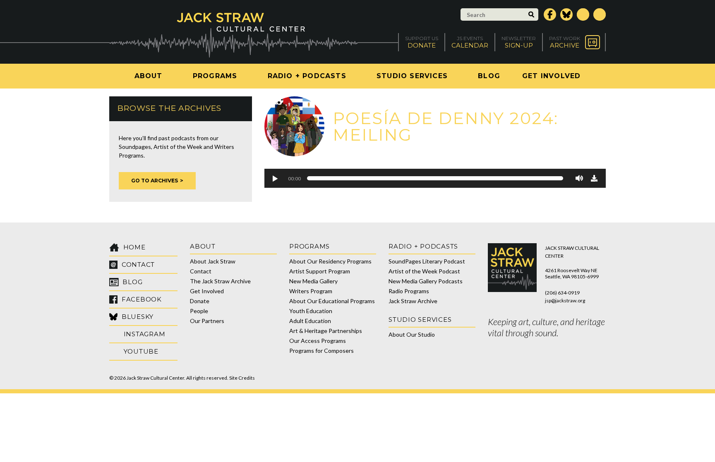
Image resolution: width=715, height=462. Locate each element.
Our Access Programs (317, 340)
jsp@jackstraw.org (565, 300)
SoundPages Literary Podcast (427, 261)
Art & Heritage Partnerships (325, 330)
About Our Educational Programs (332, 300)
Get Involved (551, 76)
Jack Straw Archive (413, 300)
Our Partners (207, 320)
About (148, 76)
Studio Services (412, 76)
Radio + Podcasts (307, 76)
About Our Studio (412, 334)
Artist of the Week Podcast (424, 271)
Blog (489, 76)
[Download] (594, 178)
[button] (275, 178)
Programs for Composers (321, 350)
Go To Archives (154, 180)
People (199, 310)
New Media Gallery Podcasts (426, 281)
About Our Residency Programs (330, 261)
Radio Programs (409, 290)
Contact (200, 271)
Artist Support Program (319, 271)
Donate (199, 300)
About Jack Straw (212, 261)
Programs (215, 76)
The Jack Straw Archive (220, 281)
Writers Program (310, 290)
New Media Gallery (313, 281)
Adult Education (310, 320)
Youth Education (310, 310)
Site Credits (242, 378)
